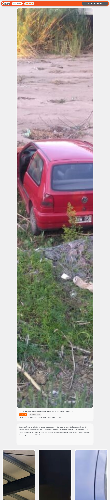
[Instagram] (88, 3)
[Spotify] (101, 3)
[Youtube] (98, 3)
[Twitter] (91, 3)
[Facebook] (94, 3)
